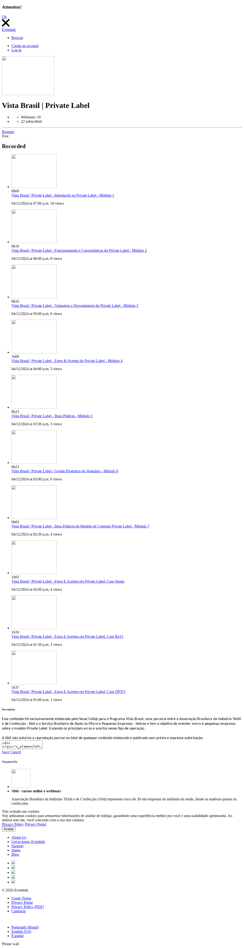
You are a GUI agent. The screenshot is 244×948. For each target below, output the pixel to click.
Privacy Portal (35, 824)
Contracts (18, 911)
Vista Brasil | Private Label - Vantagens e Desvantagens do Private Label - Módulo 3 (74, 306)
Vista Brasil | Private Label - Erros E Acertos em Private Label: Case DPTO (68, 692)
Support (17, 846)
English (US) (21, 931)
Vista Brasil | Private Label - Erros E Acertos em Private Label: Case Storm (67, 581)
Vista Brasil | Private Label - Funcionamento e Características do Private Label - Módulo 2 (79, 250)
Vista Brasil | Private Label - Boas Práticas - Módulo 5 (52, 416)
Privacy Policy (13, 824)
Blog (15, 854)
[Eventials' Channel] (13, 877)
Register (8, 132)
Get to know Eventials (28, 842)
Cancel (15, 752)
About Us (18, 837)
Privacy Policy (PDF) (27, 907)
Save (5, 752)
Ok (4, 17)
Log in (16, 50)
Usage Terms (21, 898)
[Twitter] (13, 868)
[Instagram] (13, 873)
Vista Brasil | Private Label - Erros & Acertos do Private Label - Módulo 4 (66, 361)
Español (17, 936)
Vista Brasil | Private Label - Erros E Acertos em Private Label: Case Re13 (67, 636)
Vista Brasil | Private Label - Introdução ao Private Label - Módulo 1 (62, 195)
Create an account (24, 46)
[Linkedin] (13, 882)
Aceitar (9, 829)
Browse (17, 38)
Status (15, 850)
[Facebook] (13, 863)
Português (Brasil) (25, 927)
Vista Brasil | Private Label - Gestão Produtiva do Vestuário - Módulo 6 (64, 471)
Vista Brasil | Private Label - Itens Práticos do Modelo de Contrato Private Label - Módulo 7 (80, 526)
